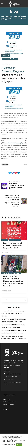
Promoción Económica (10, 59)
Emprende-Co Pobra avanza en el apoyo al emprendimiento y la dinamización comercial (13, 313)
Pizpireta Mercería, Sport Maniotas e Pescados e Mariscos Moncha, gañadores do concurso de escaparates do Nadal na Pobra (13, 281)
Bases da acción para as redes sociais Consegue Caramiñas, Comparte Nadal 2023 (13, 245)
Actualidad (9, 16)
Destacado (5, 164)
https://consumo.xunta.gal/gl (15, 143)
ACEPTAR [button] (19, 444)
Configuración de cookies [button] (8, 444)
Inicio (2, 16)
